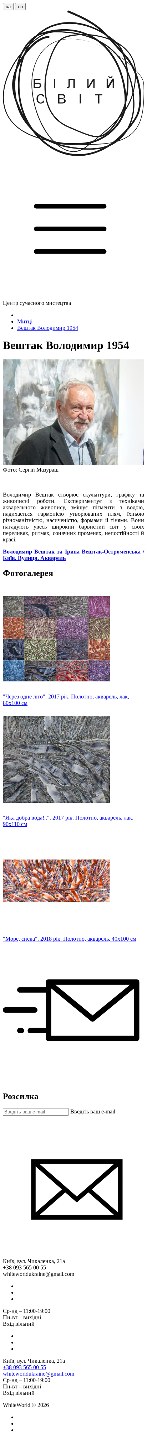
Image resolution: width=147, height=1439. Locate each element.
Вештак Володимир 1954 (47, 328)
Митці (24, 321)
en (20, 6)
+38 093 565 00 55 (24, 1367)
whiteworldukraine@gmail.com (38, 1374)
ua (8, 6)
